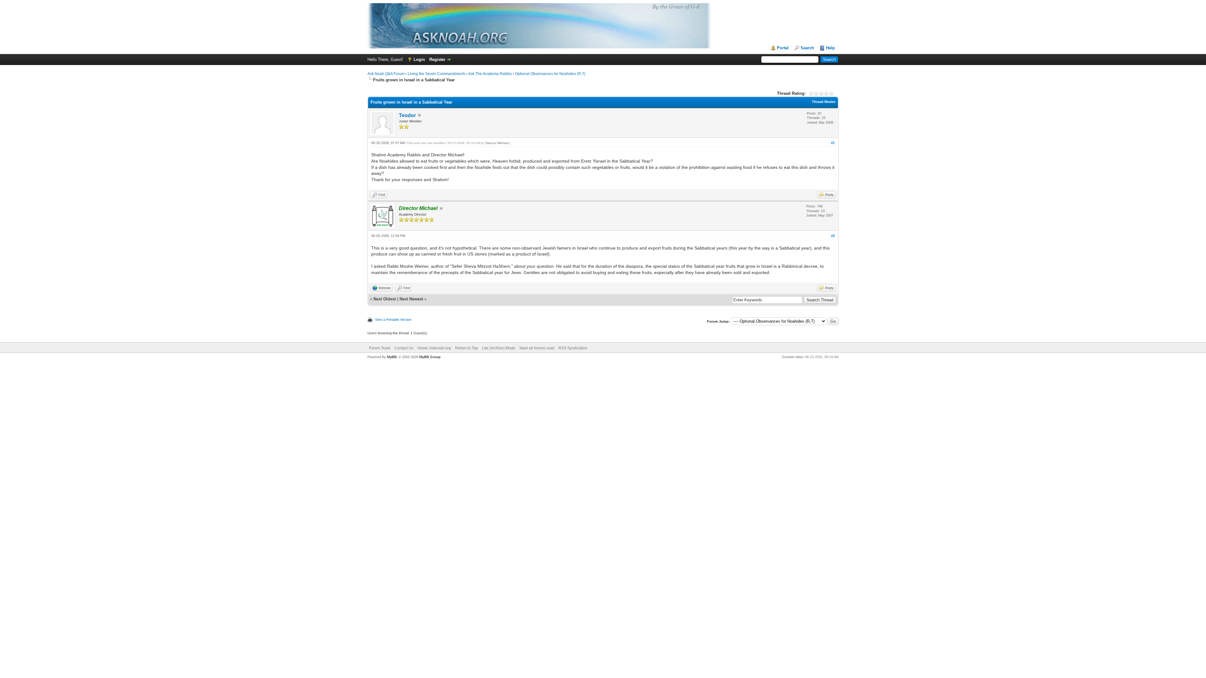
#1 (833, 143)
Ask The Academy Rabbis (490, 74)
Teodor (407, 115)
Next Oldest (384, 299)
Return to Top (466, 348)
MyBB (392, 357)
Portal (783, 48)
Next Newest (411, 299)
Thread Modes (823, 102)
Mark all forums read (536, 348)
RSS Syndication (572, 348)
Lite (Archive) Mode (498, 348)
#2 (833, 236)
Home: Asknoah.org (434, 348)
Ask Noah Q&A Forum (386, 74)
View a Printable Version (393, 319)
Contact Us (403, 348)
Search (807, 48)
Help (830, 48)
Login (419, 59)
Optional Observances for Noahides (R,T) (550, 74)
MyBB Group (430, 357)
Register (437, 59)
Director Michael (497, 143)
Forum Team (379, 348)
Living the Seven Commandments (436, 74)
